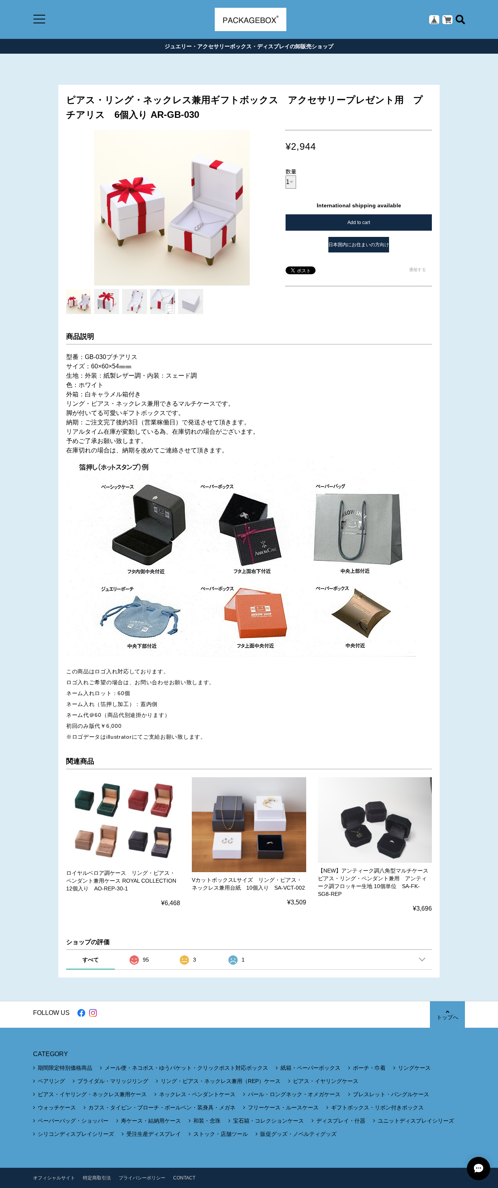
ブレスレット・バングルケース (391, 1094)
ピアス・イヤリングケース (325, 1081)
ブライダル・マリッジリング (112, 1081)
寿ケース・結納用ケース (151, 1121)
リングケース (414, 1068)
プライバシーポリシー (142, 1178)
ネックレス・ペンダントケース (197, 1094)
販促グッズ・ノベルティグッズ (298, 1134)
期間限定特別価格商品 (65, 1068)
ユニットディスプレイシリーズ (416, 1121)
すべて (90, 960)
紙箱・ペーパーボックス (310, 1068)
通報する (417, 269)
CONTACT (184, 1178)
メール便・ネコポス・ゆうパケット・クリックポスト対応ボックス (186, 1068)
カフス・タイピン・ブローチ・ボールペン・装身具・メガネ (161, 1107)
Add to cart (358, 222)
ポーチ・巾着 (369, 1068)
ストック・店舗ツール (220, 1134)
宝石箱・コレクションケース (268, 1121)
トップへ (447, 1017)
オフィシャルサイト (54, 1178)
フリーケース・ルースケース (283, 1107)
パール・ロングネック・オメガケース (294, 1094)
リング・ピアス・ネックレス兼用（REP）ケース (221, 1081)
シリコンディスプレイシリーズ (76, 1134)
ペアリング (51, 1081)
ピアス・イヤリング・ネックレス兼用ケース (92, 1094)
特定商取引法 (97, 1178)
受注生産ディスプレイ (153, 1134)
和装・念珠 (207, 1121)
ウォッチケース (57, 1107)
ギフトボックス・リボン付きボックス (377, 1107)
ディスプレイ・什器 (340, 1121)
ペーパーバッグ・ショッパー (73, 1121)
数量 (291, 171)
